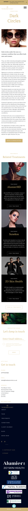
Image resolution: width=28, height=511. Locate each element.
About (3, 409)
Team (3, 414)
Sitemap (5, 453)
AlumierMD (14, 187)
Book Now (5, 435)
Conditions (5, 422)
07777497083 (5, 372)
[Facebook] (1, 441)
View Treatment (14, 206)
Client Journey (7, 427)
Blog (3, 431)
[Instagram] (4, 441)
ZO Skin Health (14, 281)
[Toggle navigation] (25, 8)
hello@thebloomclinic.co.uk (9, 380)
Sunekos (14, 234)
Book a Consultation (14, 509)
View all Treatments (14, 307)
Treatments (5, 418)
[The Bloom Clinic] (7, 7)
